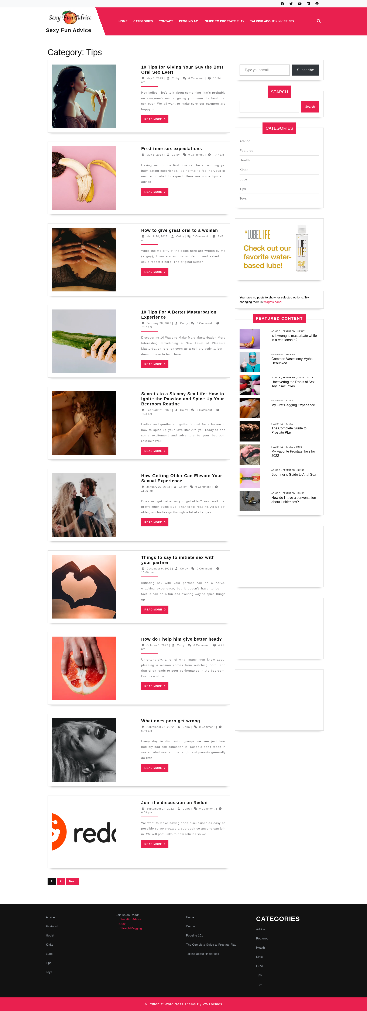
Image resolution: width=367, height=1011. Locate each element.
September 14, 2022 (160, 808)
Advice (245, 141)
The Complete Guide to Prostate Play (211, 944)
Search (279, 92)
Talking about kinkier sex (272, 21)
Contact (166, 21)
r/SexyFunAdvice (130, 919)
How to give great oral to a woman (179, 230)
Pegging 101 (189, 21)
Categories (143, 21)
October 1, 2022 (157, 645)
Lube (243, 179)
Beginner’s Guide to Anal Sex (293, 474)
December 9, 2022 (159, 568)
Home (123, 21)
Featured (247, 150)
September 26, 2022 (160, 727)
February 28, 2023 (159, 323)
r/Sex (122, 923)
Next (72, 881)
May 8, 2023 (155, 78)
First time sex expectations (171, 148)
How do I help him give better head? (181, 639)
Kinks (244, 170)
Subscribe (305, 70)
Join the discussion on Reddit (174, 802)
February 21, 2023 (159, 410)
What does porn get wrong (170, 721)
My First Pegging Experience (293, 405)
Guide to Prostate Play (224, 21)
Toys (243, 198)
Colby (176, 78)
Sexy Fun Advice (68, 30)
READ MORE (156, 120)
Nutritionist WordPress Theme (170, 1004)
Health (245, 160)
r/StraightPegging (130, 928)
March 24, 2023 (157, 236)
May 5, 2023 (155, 154)
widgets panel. (273, 302)
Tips (243, 189)
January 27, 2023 (158, 486)
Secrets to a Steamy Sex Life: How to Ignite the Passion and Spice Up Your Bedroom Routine (182, 398)
